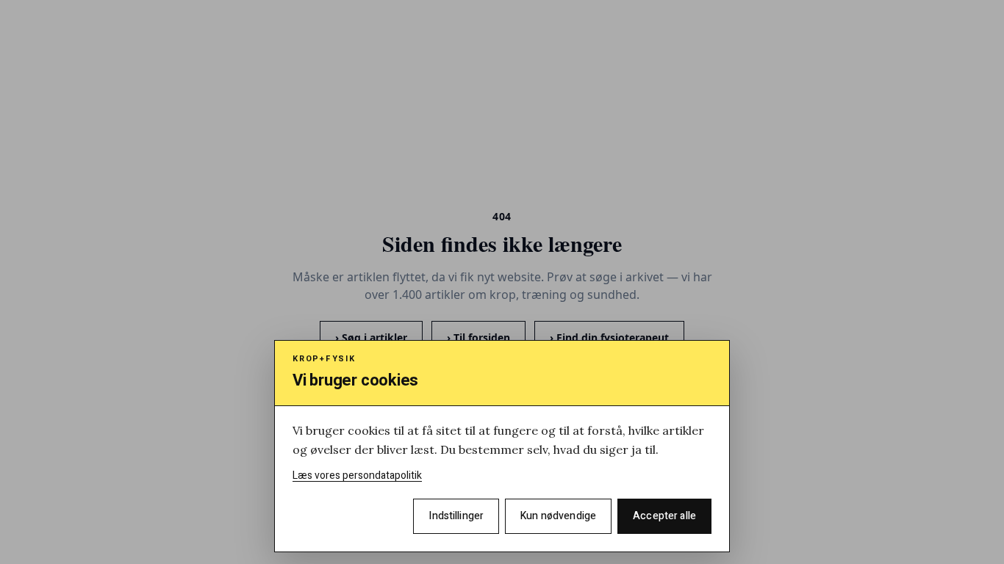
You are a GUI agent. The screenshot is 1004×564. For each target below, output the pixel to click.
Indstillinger (456, 516)
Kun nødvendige (558, 516)
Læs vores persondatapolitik (357, 475)
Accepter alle (664, 516)
